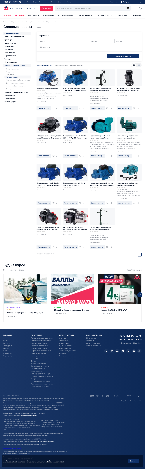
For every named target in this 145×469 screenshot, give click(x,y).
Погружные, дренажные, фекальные (15, 73)
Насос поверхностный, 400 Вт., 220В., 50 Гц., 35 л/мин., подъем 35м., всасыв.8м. (102, 184)
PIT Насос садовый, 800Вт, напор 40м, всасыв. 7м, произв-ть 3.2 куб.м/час (49, 228)
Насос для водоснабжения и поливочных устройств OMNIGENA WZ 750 (100, 137)
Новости (12, 270)
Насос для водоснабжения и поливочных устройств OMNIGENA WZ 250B (127, 184)
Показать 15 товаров (123, 56)
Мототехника (91, 338)
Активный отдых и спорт (67, 351)
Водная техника (105, 15)
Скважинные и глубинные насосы (18, 80)
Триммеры (8, 40)
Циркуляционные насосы (15, 83)
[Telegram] (106, 351)
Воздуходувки (9, 52)
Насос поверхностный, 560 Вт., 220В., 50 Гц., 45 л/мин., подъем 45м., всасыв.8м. (48, 184)
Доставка (34, 358)
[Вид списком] (138, 65)
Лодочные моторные (93, 346)
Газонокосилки (10, 43)
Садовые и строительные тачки (16, 92)
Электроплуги (9, 98)
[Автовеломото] (19, 8)
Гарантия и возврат (38, 368)
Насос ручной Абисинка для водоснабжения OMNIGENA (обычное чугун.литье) (100, 228)
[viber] (112, 351)
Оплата (33, 361)
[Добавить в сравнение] (58, 108)
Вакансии (6, 348)
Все (4, 270)
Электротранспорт (85, 15)
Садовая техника (65, 15)
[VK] (128, 351)
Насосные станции (12, 69)
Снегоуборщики (10, 102)
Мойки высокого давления (14, 36)
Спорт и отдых (122, 15)
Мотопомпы (10, 89)
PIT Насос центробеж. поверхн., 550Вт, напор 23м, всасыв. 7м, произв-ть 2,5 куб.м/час (129, 90)
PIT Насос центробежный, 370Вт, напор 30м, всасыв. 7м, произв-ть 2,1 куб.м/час (49, 137)
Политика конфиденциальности (42, 338)
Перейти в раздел (134, 270)
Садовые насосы (12, 77)
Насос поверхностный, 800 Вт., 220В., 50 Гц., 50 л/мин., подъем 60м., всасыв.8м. (75, 90)
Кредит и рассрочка (38, 363)
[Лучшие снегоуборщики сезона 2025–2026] (25, 298)
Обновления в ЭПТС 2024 (40, 386)
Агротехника (48, 15)
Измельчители (9, 95)
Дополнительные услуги (40, 366)
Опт (4, 338)
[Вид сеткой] (133, 65)
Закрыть (133, 461)
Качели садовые (10, 62)
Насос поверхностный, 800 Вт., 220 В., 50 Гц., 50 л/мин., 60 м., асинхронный (74, 137)
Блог (5, 351)
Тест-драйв (7, 346)
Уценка (21, 15)
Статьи (22, 270)
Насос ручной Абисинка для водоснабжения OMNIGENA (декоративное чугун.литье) (100, 90)
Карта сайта (7, 356)
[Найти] (128, 8)
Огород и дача (64, 343)
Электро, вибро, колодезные (16, 86)
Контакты (6, 343)
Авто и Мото (63, 338)
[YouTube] (117, 351)
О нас (5, 340)
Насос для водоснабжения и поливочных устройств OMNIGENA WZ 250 (127, 137)
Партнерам (7, 353)
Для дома (137, 15)
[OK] (134, 351)
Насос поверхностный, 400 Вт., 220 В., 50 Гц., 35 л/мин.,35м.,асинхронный (74, 184)
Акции (8, 15)
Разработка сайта (126, 401)
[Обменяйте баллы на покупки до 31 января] (72, 298)
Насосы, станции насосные (14, 65)
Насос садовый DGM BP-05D (47, 88)
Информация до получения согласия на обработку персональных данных (41, 353)
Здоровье (62, 353)
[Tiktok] (139, 351)
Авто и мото (33, 15)
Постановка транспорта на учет (42, 384)
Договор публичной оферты (41, 374)
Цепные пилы (9, 46)
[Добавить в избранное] (54, 108)
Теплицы (7, 59)
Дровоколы (8, 49)
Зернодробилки (10, 56)
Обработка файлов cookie (40, 381)
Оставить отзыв (36, 371)
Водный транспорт (65, 346)
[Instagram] (123, 351)
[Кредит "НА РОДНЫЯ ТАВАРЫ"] (119, 298)
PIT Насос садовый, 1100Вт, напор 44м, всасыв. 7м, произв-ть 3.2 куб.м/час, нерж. (75, 228)
